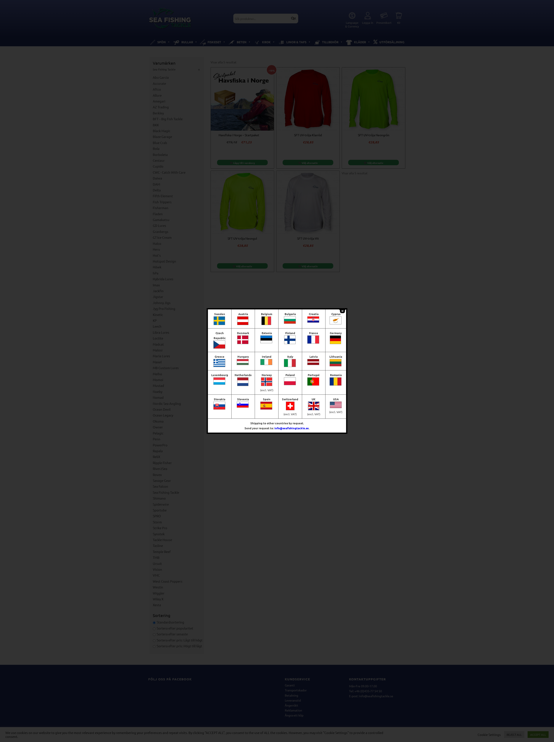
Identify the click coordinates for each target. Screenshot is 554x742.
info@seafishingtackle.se (291, 428)
